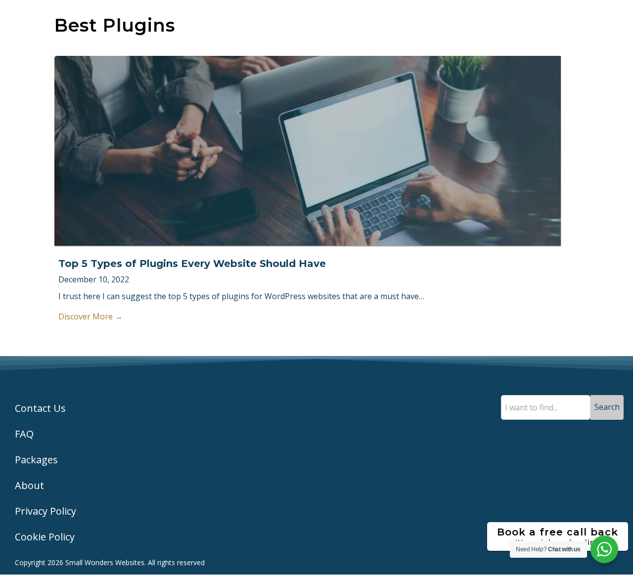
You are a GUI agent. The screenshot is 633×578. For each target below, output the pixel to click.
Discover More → (90, 316)
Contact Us (40, 408)
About (29, 485)
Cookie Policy (45, 536)
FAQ (24, 434)
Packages (36, 459)
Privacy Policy (45, 511)
